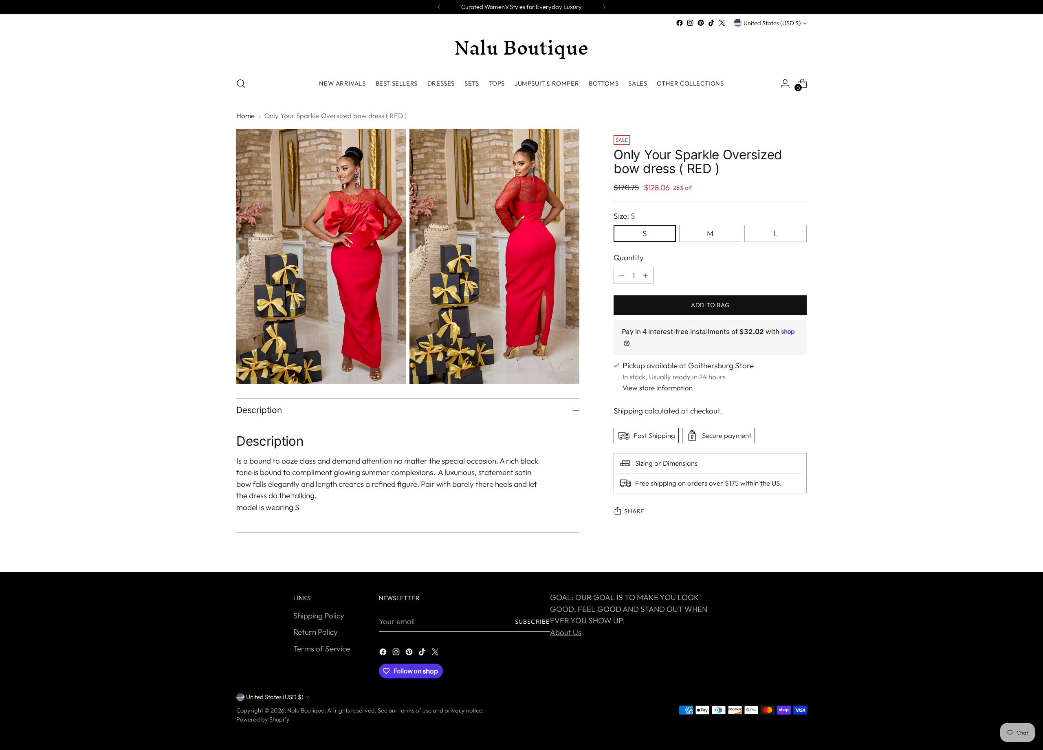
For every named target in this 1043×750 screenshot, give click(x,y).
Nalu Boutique (305, 710)
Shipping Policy (318, 615)
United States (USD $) (772, 23)
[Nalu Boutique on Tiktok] (711, 22)
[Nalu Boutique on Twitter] (722, 22)
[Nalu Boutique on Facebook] (679, 22)
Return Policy (315, 632)
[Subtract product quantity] (621, 275)
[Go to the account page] (785, 83)
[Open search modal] (241, 83)
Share (634, 511)
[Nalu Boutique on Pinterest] (700, 22)
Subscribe (532, 621)
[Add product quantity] (645, 275)
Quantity (629, 257)
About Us (565, 632)
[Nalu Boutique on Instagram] (690, 22)
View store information (658, 387)
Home (245, 115)
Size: (624, 216)
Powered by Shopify (263, 719)
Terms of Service (321, 648)
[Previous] (439, 7)
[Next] (604, 7)
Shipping (628, 411)
